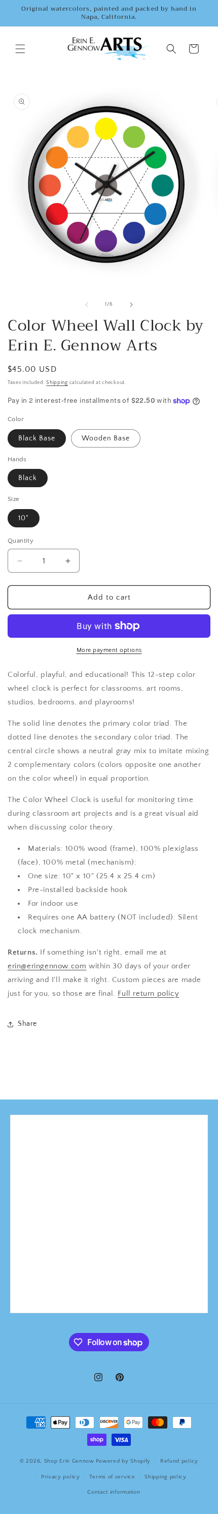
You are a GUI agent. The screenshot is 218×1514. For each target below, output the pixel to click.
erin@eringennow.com (47, 966)
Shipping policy (165, 1477)
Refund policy (179, 1461)
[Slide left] (87, 304)
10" (23, 518)
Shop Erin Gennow (69, 1461)
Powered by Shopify (123, 1461)
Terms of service (112, 1477)
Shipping (57, 382)
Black (27, 478)
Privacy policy (60, 1477)
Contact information (113, 1492)
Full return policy (148, 993)
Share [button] (27, 1024)
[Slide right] (131, 304)
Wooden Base (106, 438)
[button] (20, 49)
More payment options (109, 650)
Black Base (36, 438)
